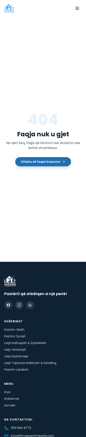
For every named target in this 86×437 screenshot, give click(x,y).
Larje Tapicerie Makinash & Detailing (30, 363)
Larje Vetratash (15, 350)
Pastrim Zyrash (15, 336)
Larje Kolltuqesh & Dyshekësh (25, 343)
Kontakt (9, 405)
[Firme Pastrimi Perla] (9, 8)
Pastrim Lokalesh (16, 369)
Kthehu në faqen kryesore (40, 162)
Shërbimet (11, 399)
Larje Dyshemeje (16, 356)
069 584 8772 (21, 428)
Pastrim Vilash (14, 330)
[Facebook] (8, 305)
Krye (7, 392)
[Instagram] (19, 305)
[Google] (30, 305)
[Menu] (77, 8)
